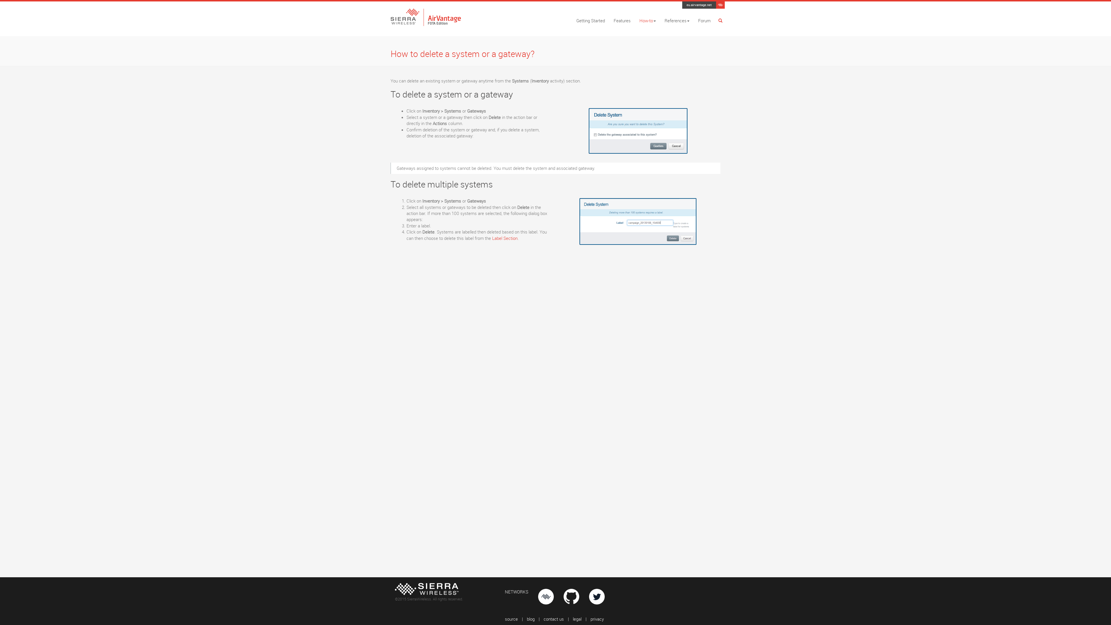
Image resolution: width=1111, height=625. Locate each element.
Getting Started (590, 20)
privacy (597, 619)
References (676, 20)
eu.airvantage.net (699, 5)
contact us (554, 619)
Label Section (505, 238)
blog (531, 619)
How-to (646, 20)
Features (622, 20)
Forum (704, 20)
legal (577, 619)
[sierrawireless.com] (720, 4)
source (511, 619)
